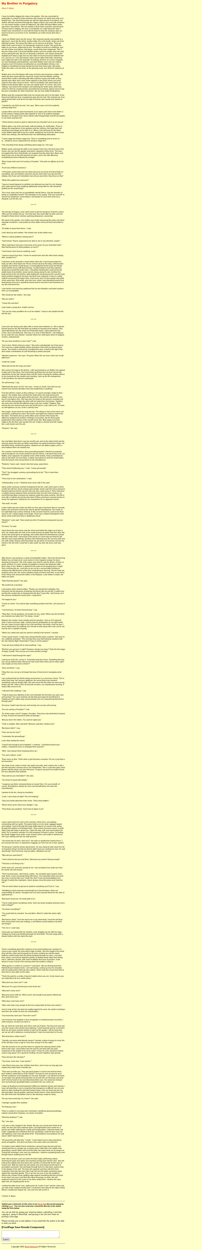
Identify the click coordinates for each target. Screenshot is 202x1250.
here (10, 1206)
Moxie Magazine (31, 1247)
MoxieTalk (42, 1204)
